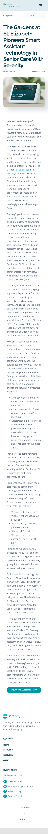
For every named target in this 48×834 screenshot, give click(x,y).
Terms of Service (16, 796)
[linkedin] (24, 813)
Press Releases (9, 71)
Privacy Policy (14, 791)
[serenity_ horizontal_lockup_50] (13, 4)
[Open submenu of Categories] (14, 15)
